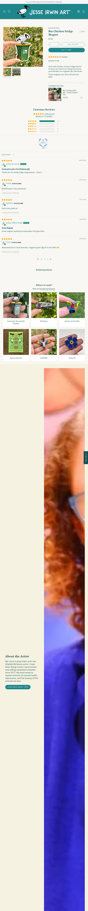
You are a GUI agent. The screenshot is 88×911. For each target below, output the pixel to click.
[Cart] (83, 11)
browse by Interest (47, 289)
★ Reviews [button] (86, 457)
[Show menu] (4, 11)
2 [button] (41, 259)
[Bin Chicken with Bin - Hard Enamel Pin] (54, 94)
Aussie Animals (53, 28)
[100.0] (43, 142)
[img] (7, 160)
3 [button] (44, 259)
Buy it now (66, 50)
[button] (9, 11)
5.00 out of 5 (50, 114)
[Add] (81, 97)
